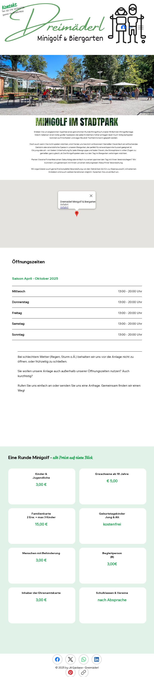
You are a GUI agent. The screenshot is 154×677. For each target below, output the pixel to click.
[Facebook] (57, 659)
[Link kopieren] (83, 672)
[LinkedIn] (96, 659)
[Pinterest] (70, 672)
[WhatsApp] (83, 659)
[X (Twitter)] (70, 659)
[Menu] (141, 27)
